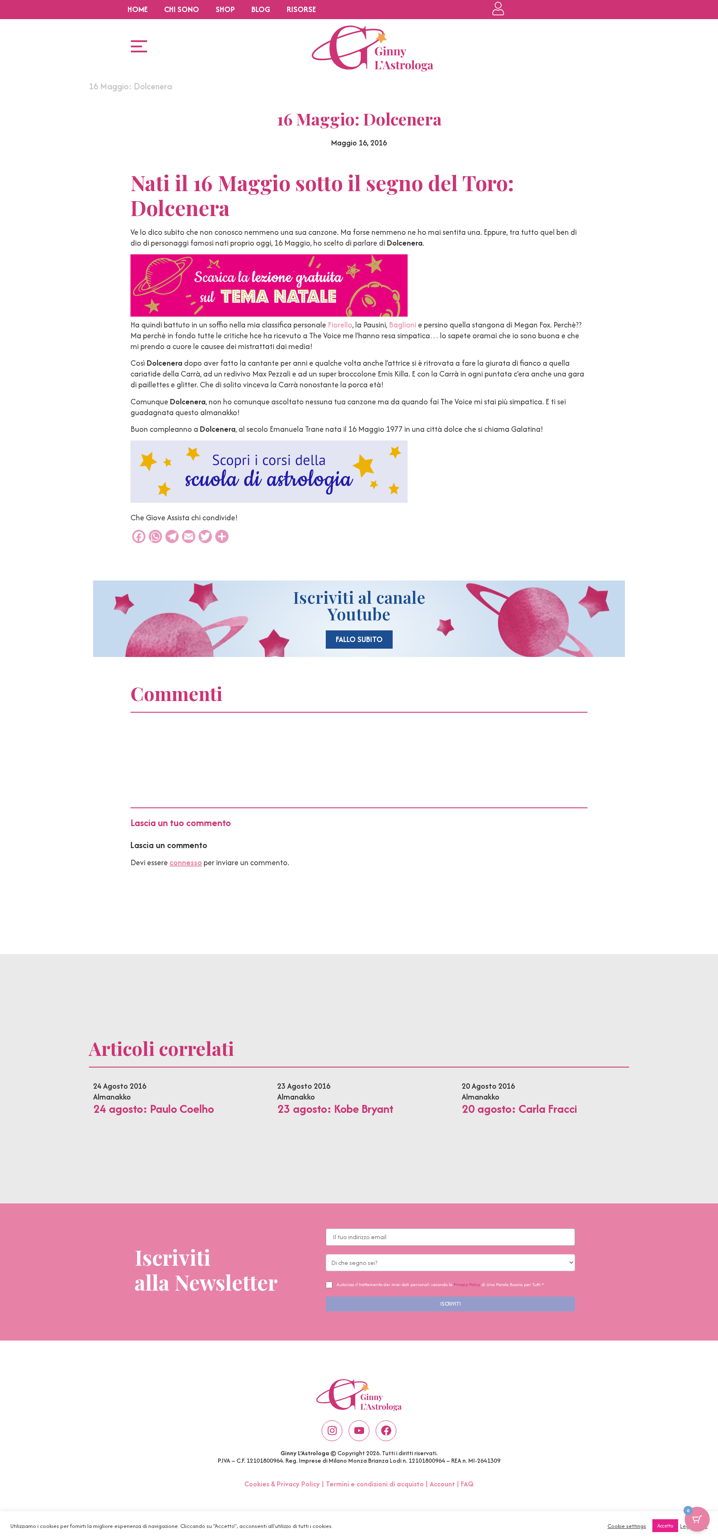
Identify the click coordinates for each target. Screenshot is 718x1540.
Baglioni (402, 324)
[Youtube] (359, 1430)
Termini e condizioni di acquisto (375, 1484)
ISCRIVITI (450, 1303)
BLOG (260, 9)
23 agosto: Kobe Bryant (335, 1108)
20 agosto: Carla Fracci (519, 1108)
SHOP (225, 9)
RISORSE (301, 9)
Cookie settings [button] (626, 1526)
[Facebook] (386, 1430)
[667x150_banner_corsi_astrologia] (269, 500)
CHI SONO (181, 9)
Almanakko (112, 1096)
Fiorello (340, 324)
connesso (186, 862)
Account (442, 1484)
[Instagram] (332, 1430)
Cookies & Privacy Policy (282, 1484)
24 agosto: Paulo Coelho (153, 1108)
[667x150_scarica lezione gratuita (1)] (269, 314)
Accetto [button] (665, 1525)
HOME (138, 9)
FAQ (467, 1484)
